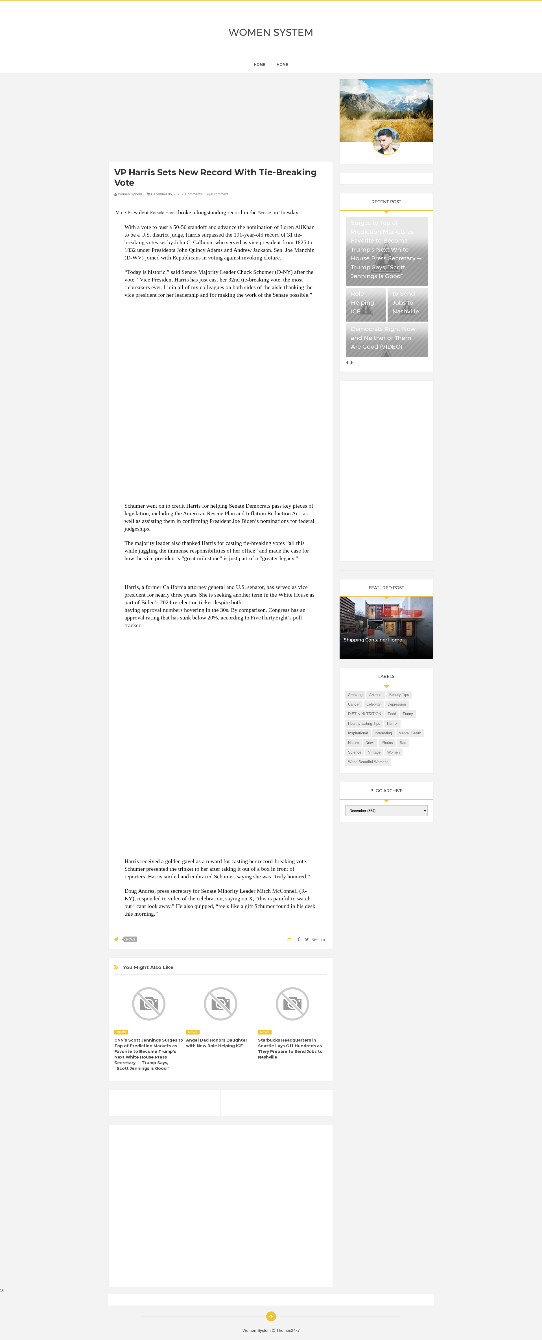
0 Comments (192, 194)
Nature (353, 743)
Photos (387, 743)
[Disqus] (220, 1208)
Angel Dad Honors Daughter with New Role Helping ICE (216, 1043)
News (130, 939)
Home (282, 64)
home (259, 64)
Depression (397, 704)
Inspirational (358, 733)
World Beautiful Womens (368, 762)
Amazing (355, 695)
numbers (173, 610)
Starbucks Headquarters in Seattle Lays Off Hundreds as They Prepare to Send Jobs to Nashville (290, 1049)
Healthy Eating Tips (364, 723)
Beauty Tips (399, 695)
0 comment (219, 194)
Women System (271, 32)
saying (232, 898)
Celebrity (373, 704)
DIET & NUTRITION (364, 714)
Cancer (354, 704)
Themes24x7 (288, 1330)
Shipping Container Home (373, 640)
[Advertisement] (221, 118)
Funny (408, 714)
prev (347, 362)
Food (392, 714)
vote (146, 227)
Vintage (374, 752)
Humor (392, 723)
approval (151, 610)
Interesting (383, 733)
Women (393, 752)
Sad (403, 743)
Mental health (410, 733)
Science (354, 752)
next (351, 362)
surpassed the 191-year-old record (240, 235)
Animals (376, 695)
